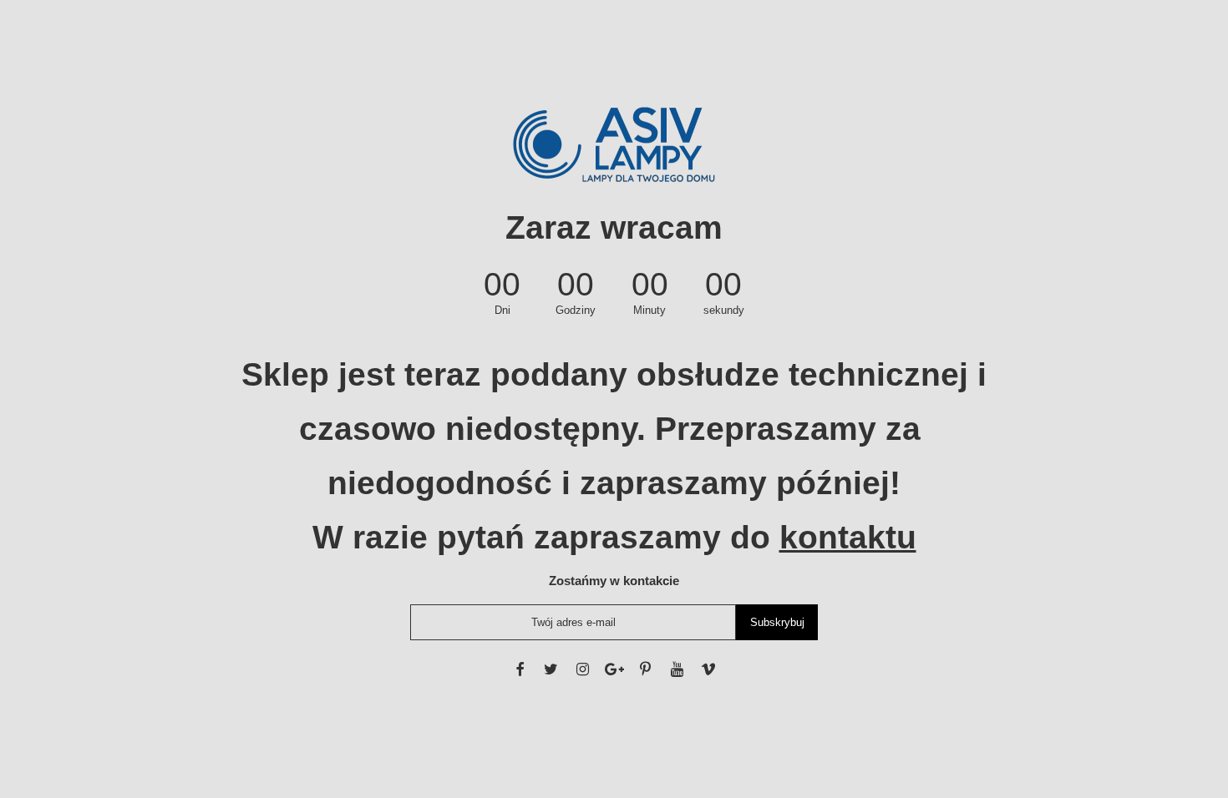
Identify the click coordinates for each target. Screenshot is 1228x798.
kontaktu (847, 537)
